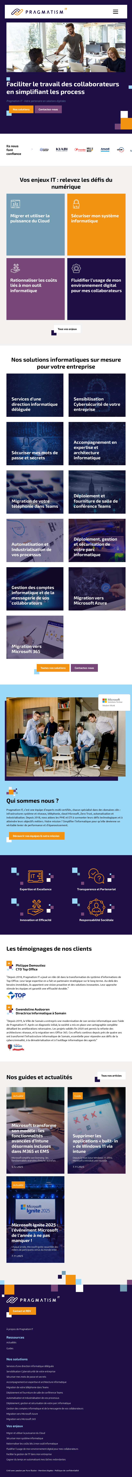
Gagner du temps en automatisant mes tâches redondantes (36, 1459)
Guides (9, 1348)
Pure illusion (31, 1470)
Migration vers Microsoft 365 (21, 1419)
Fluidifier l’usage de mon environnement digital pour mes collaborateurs (42, 1449)
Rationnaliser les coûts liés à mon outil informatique (32, 1443)
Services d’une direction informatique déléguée (30, 1366)
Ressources (15, 1337)
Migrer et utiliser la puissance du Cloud (25, 1433)
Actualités (11, 1342)
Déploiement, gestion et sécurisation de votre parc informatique (38, 1403)
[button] (115, 12)
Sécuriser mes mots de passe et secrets (26, 1377)
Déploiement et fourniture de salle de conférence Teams (34, 1392)
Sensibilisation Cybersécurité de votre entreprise (30, 1371)
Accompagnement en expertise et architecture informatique (36, 1382)
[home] (39, 11)
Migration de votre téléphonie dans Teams (27, 1387)
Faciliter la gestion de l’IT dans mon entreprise (29, 1454)
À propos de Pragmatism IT (19, 1329)
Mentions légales (45, 1470)
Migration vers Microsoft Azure (22, 1414)
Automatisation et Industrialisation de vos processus (32, 1398)
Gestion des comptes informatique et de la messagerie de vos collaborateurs (44, 1408)
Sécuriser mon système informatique (24, 1438)
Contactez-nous (48, 109)
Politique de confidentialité (67, 1470)
